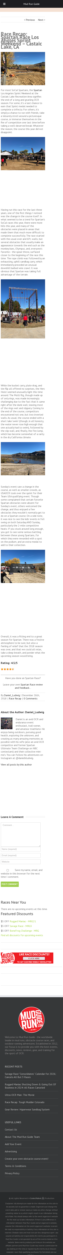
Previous (30, 19)
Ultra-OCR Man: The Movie (19, 1094)
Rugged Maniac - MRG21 (23, 921)
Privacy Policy (12, 1173)
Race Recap (15, 698)
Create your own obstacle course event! (26, 1158)
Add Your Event (13, 1144)
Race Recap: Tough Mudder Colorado (24, 1102)
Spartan (38, 90)
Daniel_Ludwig (12, 695)
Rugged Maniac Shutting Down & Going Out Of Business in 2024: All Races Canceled (30, 1086)
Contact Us (11, 1129)
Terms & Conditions (15, 1166)
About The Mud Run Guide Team (22, 1136)
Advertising (11, 1151)
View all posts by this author (16, 764)
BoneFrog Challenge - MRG (24, 930)
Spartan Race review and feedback (29, 686)
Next (40, 19)
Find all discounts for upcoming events (22, 935)
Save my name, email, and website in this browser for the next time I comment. (21, 873)
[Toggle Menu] (4, 4)
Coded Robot (36, 1198)
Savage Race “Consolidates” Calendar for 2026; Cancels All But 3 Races (30, 1075)
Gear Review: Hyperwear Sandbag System (27, 1109)
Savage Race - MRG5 (21, 926)
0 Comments (30, 698)
